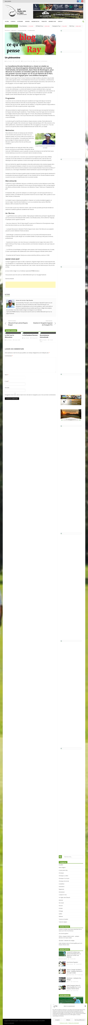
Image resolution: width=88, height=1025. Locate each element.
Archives (27, 21)
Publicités (44, 21)
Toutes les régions (63, 421)
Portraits (61, 407)
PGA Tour (63, 26)
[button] (85, 1006)
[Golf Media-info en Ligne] (16, 11)
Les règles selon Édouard (64, 396)
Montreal (61, 399)
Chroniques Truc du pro (64, 377)
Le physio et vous (63, 393)
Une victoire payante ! (63, 432)
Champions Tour (48, 26)
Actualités (61, 363)
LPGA (76, 26)
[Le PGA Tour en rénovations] (13, 332)
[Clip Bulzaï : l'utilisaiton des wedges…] (62, 478)
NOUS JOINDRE (42, 519)
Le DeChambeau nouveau (30, 335)
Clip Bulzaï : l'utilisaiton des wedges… (67, 439)
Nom (6, 374)
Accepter (57, 1020)
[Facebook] (78, 1)
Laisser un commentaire (41, 61)
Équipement (61, 388)
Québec (60, 412)
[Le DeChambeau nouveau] (30, 332)
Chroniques (61, 372)
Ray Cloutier (9, 61)
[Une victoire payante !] (62, 462)
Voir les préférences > (80, 1020)
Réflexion (61, 415)
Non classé (61, 401)
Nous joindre (8, 1)
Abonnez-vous (52, 21)
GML (69, 480)
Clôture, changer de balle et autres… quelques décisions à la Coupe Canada (74, 470)
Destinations (61, 385)
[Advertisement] (31, 285)
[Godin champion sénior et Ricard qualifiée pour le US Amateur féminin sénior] (62, 486)
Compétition (61, 382)
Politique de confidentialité (73, 1023)
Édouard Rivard (71, 473)
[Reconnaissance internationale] (48, 332)
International (61, 391)
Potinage (61, 410)
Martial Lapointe (63, 457)
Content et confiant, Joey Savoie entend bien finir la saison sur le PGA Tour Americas (74, 453)
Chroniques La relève (63, 374)
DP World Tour (31, 26)
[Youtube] (82, 1)
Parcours (61, 404)
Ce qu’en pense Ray (28, 61)
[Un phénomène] (30, 54)
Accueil (7, 21)
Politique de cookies (64, 1023)
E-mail (7, 381)
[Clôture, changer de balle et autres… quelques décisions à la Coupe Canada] (62, 470)
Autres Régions (62, 366)
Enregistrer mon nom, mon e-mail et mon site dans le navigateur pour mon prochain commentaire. (30, 395)
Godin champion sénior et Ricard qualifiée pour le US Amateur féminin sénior (74, 486)
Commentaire (9, 356)
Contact (60, 21)
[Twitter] (80, 1)
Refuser (68, 1020)
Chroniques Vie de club (64, 380)
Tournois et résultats (63, 418)
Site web (7, 387)
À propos (13, 21)
